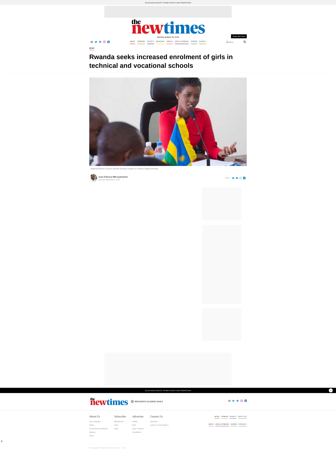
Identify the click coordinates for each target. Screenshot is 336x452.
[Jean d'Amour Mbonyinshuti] (93, 181)
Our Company (94, 421)
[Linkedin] (108, 42)
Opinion (224, 416)
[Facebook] (100, 42)
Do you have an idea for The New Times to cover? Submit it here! (168, 3)
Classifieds (136, 432)
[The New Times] (168, 34)
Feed (91, 436)
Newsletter (119, 421)
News (132, 41)
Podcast (243, 424)
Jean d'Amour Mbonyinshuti (113, 177)
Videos (170, 41)
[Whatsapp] (240, 178)
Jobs (116, 429)
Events (202, 41)
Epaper (194, 41)
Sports (150, 41)
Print (116, 425)
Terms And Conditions (98, 429)
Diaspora (160, 41)
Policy (91, 425)
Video (211, 424)
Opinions (141, 41)
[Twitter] (96, 42)
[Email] (92, 42)
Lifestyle (242, 416)
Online (135, 421)
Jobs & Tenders (182, 41)
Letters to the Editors (159, 425)
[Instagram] (104, 42)
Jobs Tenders (138, 429)
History (92, 432)
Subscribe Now (239, 36)
